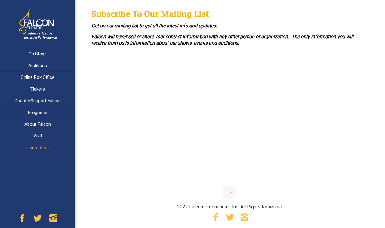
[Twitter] (37, 220)
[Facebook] (22, 220)
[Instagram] (53, 220)
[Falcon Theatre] (37, 24)
